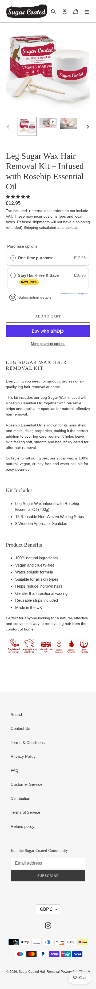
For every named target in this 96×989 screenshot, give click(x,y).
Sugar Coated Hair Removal (39, 972)
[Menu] (87, 11)
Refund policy (22, 826)
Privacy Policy (23, 756)
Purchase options (22, 246)
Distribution (20, 798)
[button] (18, 196)
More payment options (48, 344)
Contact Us (20, 728)
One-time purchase (35, 257)
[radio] (13, 258)
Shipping (30, 227)
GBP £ (46, 909)
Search (17, 714)
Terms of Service (25, 812)
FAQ (15, 770)
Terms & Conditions (28, 742)
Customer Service (26, 784)
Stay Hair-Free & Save (39, 278)
